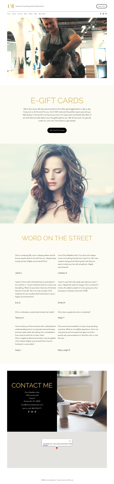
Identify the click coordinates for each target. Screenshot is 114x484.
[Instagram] (103, 14)
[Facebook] (101, 14)
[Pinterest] (106, 14)
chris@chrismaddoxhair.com (32, 405)
